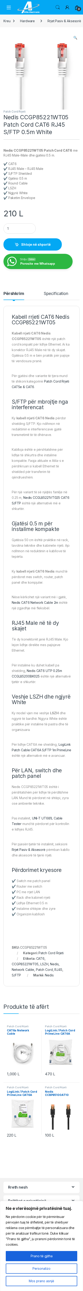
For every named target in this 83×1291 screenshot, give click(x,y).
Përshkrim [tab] (13, 293)
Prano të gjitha (42, 1256)
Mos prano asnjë (41, 1281)
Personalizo (41, 1268)
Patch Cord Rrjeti (14, 111)
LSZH (44, 964)
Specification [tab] (56, 293)
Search (57, 7)
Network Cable (23, 970)
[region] (41, 1246)
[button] (75, 37)
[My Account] (67, 7)
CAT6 (40, 958)
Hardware (27, 21)
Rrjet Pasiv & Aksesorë (28, 850)
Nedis (54, 964)
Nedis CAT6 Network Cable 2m (35, 602)
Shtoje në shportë (36, 244)
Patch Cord (44, 970)
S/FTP (16, 975)
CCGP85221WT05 (25, 964)
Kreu (6, 21)
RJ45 (58, 970)
